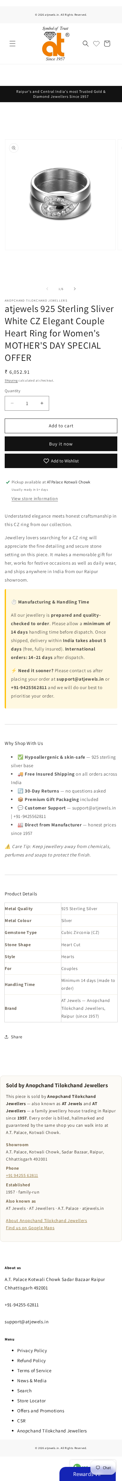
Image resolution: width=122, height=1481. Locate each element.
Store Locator (31, 1401)
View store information (35, 498)
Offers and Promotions (40, 1411)
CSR (21, 1421)
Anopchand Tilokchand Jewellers (52, 1431)
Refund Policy (31, 1360)
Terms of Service (34, 1370)
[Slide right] (75, 289)
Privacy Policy (32, 1350)
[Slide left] (47, 289)
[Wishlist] (96, 43)
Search (24, 1391)
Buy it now (61, 444)
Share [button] (17, 1037)
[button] (12, 43)
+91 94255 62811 (22, 1175)
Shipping (11, 380)
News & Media (32, 1380)
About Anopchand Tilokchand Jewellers (46, 1220)
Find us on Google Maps (30, 1228)
